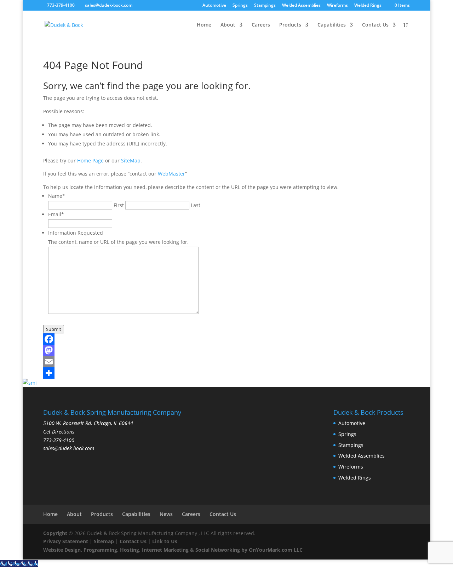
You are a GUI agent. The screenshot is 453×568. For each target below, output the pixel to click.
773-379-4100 (61, 5)
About (227, 25)
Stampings (265, 5)
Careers (261, 25)
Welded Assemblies (301, 5)
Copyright (55, 533)
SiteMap (131, 160)
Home (204, 25)
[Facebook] (226, 339)
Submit (53, 329)
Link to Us (164, 541)
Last (195, 205)
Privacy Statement (65, 541)
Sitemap (104, 541)
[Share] (226, 373)
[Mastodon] (226, 350)
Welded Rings (368, 5)
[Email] (226, 361)
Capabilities (331, 25)
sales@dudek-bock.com (68, 448)
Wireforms (337, 5)
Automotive (214, 5)
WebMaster (171, 173)
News (166, 514)
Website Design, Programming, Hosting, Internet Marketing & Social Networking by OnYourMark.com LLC (173, 549)
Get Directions (58, 431)
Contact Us (375, 25)
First (119, 205)
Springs (240, 5)
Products (290, 25)
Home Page (90, 160)
